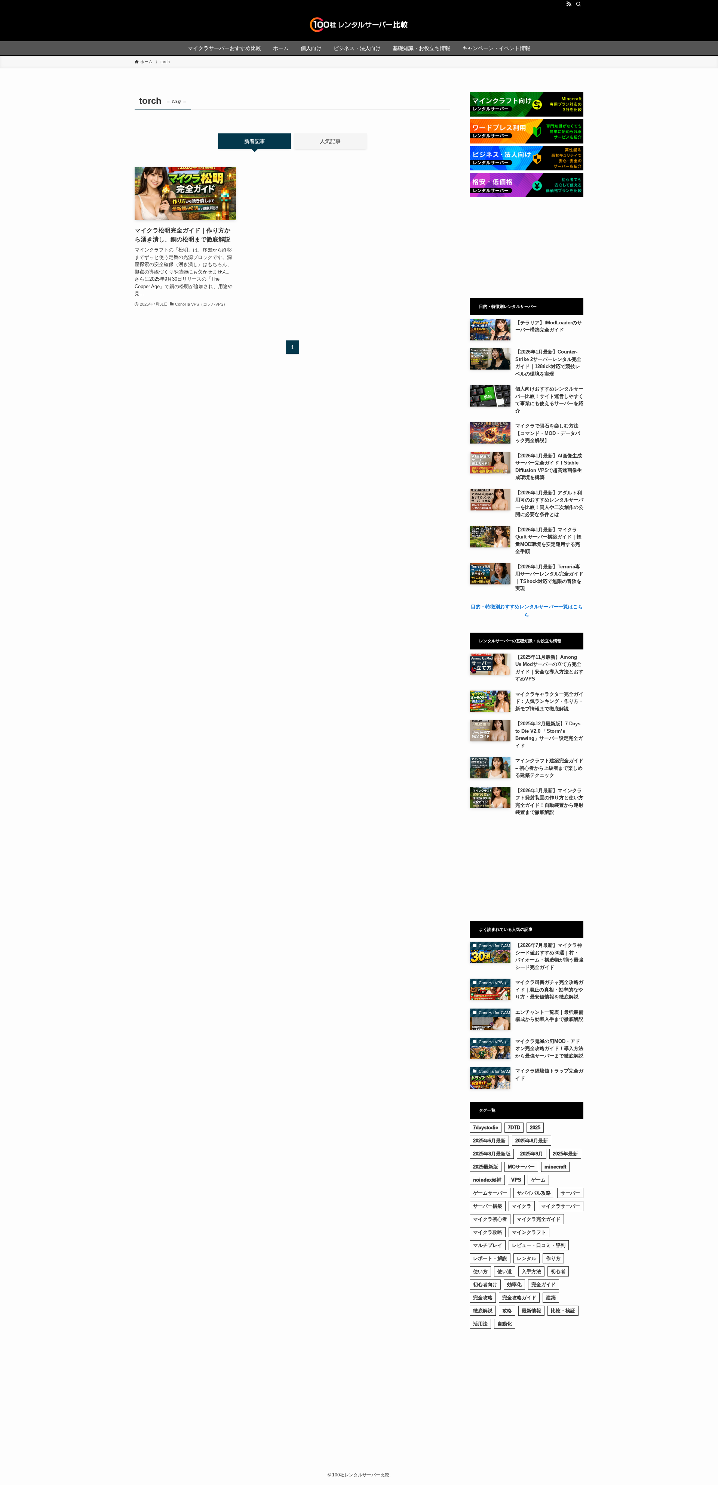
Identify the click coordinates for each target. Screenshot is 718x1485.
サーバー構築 (487, 1206)
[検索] (578, 4)
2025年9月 (531, 1154)
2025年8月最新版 (491, 1154)
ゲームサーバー (490, 1193)
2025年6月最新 (489, 1140)
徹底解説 (483, 1310)
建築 (551, 1297)
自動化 (504, 1324)
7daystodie (485, 1127)
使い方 (480, 1271)
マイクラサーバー (560, 1206)
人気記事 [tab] (330, 141)
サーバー (570, 1193)
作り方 (553, 1258)
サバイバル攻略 (534, 1193)
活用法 (480, 1324)
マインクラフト (529, 1232)
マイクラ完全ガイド (539, 1219)
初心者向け (485, 1284)
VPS (516, 1180)
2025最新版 (485, 1167)
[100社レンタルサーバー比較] (359, 24)
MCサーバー (521, 1167)
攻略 (507, 1310)
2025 (535, 1127)
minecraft (555, 1167)
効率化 (514, 1284)
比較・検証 (563, 1310)
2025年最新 (565, 1154)
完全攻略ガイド (519, 1297)
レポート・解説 (490, 1258)
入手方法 (531, 1271)
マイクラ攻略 (487, 1232)
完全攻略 (483, 1297)
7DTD (514, 1127)
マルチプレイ (487, 1245)
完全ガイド (543, 1284)
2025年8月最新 (531, 1140)
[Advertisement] (526, 247)
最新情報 (531, 1310)
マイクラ (521, 1206)
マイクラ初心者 (490, 1219)
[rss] (569, 4)
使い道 (504, 1271)
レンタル (526, 1258)
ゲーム (538, 1180)
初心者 (558, 1271)
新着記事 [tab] (254, 141)
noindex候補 (487, 1180)
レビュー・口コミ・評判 (538, 1245)
